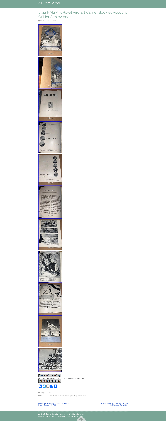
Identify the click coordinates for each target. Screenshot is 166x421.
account (51, 396)
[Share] (52, 386)
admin (54, 21)
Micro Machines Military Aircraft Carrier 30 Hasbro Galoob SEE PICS (53, 404)
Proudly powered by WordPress (49, 416)
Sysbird (80, 416)
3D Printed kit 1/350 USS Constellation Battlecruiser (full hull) (114, 404)
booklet (73, 396)
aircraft (67, 396)
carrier (80, 396)
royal (50, 393)
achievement (59, 396)
